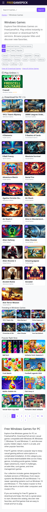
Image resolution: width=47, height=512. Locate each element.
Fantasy (17, 60)
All (4, 46)
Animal (32, 60)
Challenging (7, 60)
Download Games (12, 46)
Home (4, 15)
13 (38, 416)
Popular (19, 50)
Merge (37, 55)
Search (41, 10)
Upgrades (28, 55)
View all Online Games (30, 69)
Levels (25, 60)
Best (8, 50)
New (13, 50)
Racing (5, 64)
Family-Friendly (16, 55)
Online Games (26, 46)
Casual (5, 55)
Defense (41, 60)
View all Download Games (11, 69)
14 (42, 416)
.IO (20, 64)
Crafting (14, 64)
